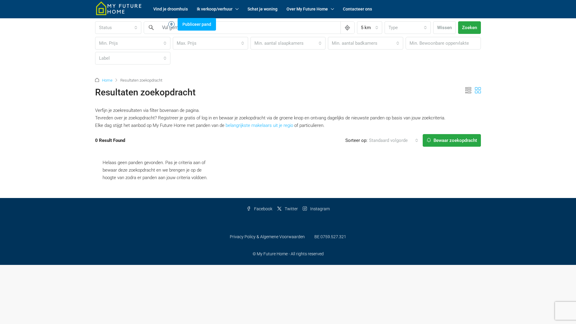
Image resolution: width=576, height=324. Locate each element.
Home (107, 80)
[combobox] (369, 27)
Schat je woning (263, 9)
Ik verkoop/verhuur (214, 9)
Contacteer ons (357, 9)
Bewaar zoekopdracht (454, 140)
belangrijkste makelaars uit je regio (259, 125)
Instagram (319, 208)
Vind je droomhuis (170, 9)
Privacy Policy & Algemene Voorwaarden (267, 236)
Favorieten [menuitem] (158, 24)
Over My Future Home (307, 9)
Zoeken (469, 27)
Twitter (291, 208)
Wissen (444, 27)
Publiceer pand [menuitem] (196, 24)
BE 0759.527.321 (330, 236)
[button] (468, 90)
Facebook (262, 208)
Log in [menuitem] (104, 24)
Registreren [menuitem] (127, 24)
